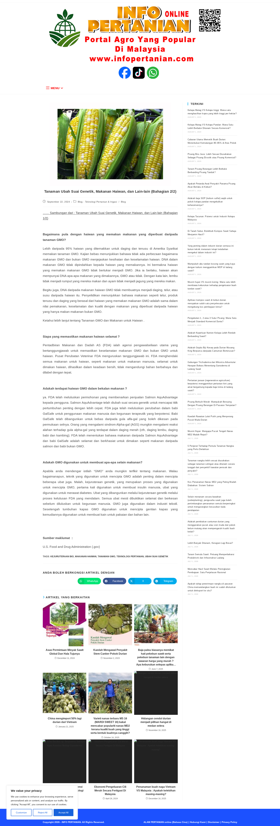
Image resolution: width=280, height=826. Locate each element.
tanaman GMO (106, 556)
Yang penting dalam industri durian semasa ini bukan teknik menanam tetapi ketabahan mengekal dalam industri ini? (211, 249)
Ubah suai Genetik (156, 556)
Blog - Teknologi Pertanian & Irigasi (97, 201)
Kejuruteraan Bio (62, 556)
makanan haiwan (85, 556)
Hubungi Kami (198, 822)
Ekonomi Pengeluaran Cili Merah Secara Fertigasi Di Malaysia (110, 790)
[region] (42, 802)
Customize (21, 812)
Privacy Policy (229, 822)
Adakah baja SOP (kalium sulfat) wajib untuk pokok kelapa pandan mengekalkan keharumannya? (210, 201)
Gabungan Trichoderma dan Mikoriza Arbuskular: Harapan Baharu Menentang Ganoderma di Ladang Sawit (212, 365)
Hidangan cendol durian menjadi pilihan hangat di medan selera (155, 722)
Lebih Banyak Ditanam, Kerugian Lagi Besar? (210, 543)
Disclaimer (213, 822)
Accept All (63, 812)
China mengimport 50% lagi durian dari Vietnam (65, 720)
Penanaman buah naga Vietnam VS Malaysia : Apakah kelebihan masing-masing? (155, 790)
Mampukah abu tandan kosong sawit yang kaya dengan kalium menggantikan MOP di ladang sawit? (211, 267)
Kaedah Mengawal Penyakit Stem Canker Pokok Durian (110, 652)
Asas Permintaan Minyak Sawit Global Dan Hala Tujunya (64, 652)
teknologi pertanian (130, 556)
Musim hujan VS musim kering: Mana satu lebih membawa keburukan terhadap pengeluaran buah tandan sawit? (212, 285)
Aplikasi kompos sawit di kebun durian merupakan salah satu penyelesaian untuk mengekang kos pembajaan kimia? (209, 303)
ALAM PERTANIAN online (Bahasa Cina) (166, 822)
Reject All (42, 812)
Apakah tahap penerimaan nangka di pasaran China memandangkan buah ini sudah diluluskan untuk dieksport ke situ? (212, 587)
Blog (123, 201)
